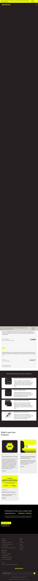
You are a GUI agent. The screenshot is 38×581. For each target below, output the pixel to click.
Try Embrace (4, 417)
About (20, 432)
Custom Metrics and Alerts (7, 436)
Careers (21, 436)
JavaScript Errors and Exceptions (9, 439)
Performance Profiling (6, 445)
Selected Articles (7, 465)
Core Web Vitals (5, 437)
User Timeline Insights (6, 451)
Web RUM (4, 432)
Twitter (3, 456)
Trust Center (27, 471)
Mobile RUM (4, 443)
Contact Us (21, 439)
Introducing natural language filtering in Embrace (27, 349)
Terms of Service (21, 471)
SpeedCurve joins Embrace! (9, 384)
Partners (21, 441)
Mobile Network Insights (7, 449)
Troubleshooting (5, 447)
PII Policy (21, 437)
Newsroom (21, 434)
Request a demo (5, 414)
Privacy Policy (11, 471)
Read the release (32, 1)
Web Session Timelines (6, 434)
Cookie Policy (16, 471)
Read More (4, 362)
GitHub (15, 456)
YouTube (12, 456)
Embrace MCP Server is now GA (9, 348)
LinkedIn (7, 456)
